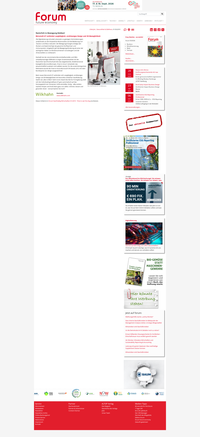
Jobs (103, 411)
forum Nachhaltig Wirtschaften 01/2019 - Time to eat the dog (69, 101)
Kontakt (38, 424)
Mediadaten (39, 408)
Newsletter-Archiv (41, 413)
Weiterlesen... (130, 54)
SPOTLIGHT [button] (158, 21)
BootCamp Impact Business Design (148, 84)
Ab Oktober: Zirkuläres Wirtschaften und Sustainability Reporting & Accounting (139, 341)
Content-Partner (74, 411)
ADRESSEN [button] (148, 21)
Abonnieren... (130, 61)
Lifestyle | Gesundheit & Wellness (100, 29)
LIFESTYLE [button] (130, 21)
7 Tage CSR (138, 408)
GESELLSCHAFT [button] (101, 21)
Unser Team (106, 413)
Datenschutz (39, 420)
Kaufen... (128, 58)
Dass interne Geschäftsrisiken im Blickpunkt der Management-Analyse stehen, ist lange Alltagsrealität (143, 322)
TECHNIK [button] (112, 21)
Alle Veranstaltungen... (133, 107)
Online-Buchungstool (42, 415)
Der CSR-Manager (141, 413)
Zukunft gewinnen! (141, 422)
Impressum (39, 422)
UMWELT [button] (121, 21)
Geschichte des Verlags (109, 408)
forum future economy (143, 420)
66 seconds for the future (143, 406)
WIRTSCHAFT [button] (89, 21)
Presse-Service (40, 417)
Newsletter (39, 411)
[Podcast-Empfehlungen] (129, 29)
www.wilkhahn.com (63, 95)
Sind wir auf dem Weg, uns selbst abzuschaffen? (141, 245)
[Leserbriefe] (125, 29)
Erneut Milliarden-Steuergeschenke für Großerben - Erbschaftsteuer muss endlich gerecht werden (143, 335)
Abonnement (39, 406)
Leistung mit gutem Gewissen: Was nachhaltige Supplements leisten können (141, 347)
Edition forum (140, 417)
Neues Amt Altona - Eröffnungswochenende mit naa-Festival (147, 72)
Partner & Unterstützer (76, 408)
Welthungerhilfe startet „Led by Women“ (139, 317)
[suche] (162, 14)
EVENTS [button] (139, 21)
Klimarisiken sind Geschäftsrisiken (137, 327)
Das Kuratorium (74, 406)
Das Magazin (106, 406)
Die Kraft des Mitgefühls (143, 415)
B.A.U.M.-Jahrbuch (141, 411)
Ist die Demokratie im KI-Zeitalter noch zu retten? (142, 330)
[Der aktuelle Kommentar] (144, 123)
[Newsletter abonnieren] (132, 29)
